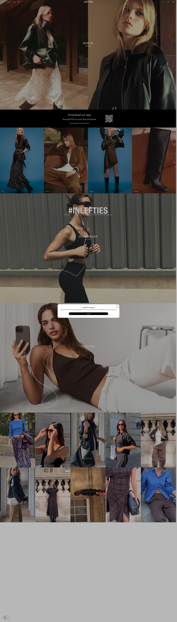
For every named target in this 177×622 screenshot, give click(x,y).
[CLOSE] (118, 305)
